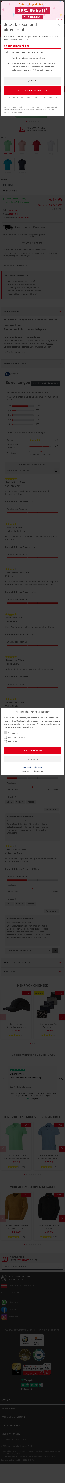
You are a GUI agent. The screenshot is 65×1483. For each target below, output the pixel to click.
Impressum (26, 771)
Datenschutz (38, 771)
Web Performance (16, 737)
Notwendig (13, 733)
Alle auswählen (32, 750)
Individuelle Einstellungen (32, 767)
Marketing (13, 742)
